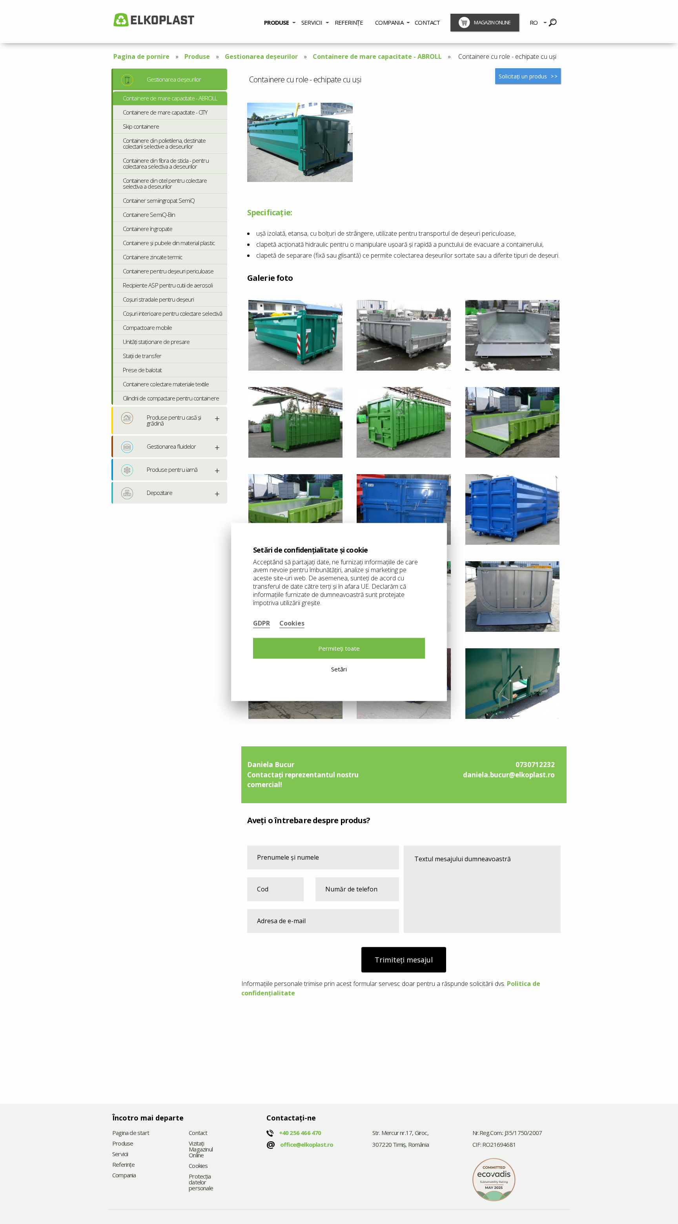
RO (534, 22)
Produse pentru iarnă (172, 469)
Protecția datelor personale (201, 1182)
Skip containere (141, 126)
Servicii (312, 22)
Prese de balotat (142, 370)
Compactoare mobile (147, 327)
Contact (427, 22)
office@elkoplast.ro (307, 1144)
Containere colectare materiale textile (166, 384)
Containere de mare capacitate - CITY (165, 112)
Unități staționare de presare (156, 342)
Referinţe (349, 22)
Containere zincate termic (152, 257)
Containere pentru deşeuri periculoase (168, 271)
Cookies (198, 1166)
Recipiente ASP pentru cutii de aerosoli (168, 285)
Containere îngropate (147, 229)
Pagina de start (130, 1133)
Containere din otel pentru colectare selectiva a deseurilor (165, 183)
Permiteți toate (339, 648)
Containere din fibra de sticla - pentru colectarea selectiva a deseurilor (166, 163)
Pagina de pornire (141, 56)
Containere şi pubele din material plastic (169, 243)
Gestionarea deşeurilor (261, 56)
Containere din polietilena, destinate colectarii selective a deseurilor (164, 143)
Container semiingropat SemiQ (159, 200)
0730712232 (535, 764)
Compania (389, 22)
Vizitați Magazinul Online (201, 1149)
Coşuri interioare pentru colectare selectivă (172, 313)
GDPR (261, 623)
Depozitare (159, 493)
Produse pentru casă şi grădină (174, 420)
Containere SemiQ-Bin (149, 214)
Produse (276, 22)
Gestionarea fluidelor (171, 446)
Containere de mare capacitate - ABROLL (377, 56)
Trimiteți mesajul (404, 959)
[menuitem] (280, 21)
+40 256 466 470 (300, 1133)
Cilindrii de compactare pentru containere (171, 398)
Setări (339, 669)
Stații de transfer (142, 356)
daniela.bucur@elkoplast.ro (509, 774)
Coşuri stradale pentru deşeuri (158, 299)
